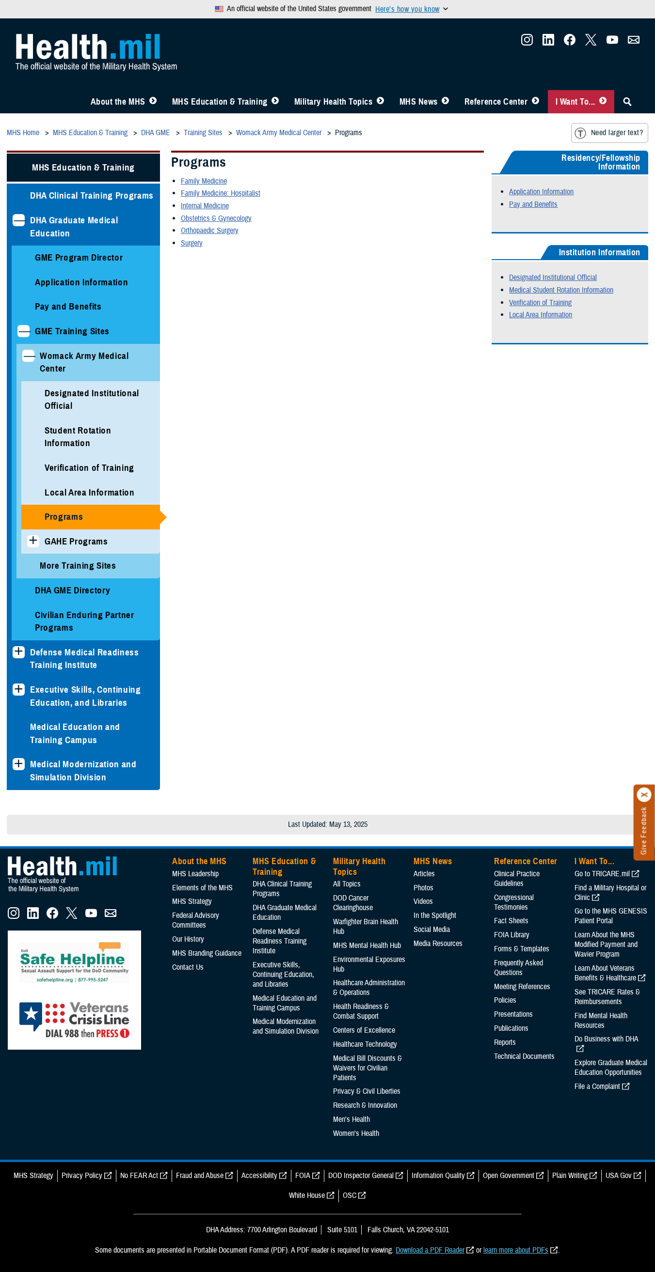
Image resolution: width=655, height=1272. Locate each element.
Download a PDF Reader (430, 1250)
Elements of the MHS (202, 888)
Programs (64, 516)
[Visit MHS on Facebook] (569, 42)
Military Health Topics (333, 101)
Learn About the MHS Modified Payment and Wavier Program (606, 944)
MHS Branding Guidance (206, 953)
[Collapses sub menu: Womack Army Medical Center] (28, 356)
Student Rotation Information (78, 437)
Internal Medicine (205, 206)
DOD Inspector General (361, 1175)
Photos (423, 888)
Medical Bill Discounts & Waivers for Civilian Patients (367, 1068)
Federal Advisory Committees (195, 920)
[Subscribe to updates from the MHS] (633, 42)
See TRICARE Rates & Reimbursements (607, 997)
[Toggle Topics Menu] (380, 101)
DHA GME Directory (72, 590)
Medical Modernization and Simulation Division (83, 771)
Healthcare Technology (365, 1044)
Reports (505, 1042)
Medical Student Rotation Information (561, 290)
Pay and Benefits (68, 306)
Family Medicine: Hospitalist (220, 193)
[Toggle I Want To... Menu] (603, 101)
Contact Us (188, 967)
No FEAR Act (139, 1175)
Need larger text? (617, 133)
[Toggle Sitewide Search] (627, 101)
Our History (188, 939)
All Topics (347, 884)
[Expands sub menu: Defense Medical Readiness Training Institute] (19, 652)
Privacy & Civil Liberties (366, 1091)
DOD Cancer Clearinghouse (353, 903)
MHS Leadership (195, 874)
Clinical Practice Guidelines (517, 878)
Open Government (508, 1175)
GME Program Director (79, 257)
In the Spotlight (435, 915)
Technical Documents (524, 1056)
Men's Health (351, 1119)
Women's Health (356, 1133)
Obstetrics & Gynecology (216, 218)
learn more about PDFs (515, 1250)
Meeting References (522, 987)
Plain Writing (570, 1175)
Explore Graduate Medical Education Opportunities (611, 1067)
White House (307, 1195)
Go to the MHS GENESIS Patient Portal (611, 916)
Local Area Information (90, 492)
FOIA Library (511, 935)
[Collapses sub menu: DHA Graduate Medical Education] (19, 220)
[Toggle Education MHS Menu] (275, 101)
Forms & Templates (521, 949)
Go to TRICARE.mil (602, 874)
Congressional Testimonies (514, 902)
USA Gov (619, 1175)
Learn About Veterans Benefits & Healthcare (605, 973)
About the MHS (118, 101)
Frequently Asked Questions (518, 967)
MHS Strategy (192, 901)
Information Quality (438, 1175)
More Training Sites (78, 565)
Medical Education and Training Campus (75, 733)
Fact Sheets (511, 921)
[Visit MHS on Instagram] (527, 42)
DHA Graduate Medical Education (74, 227)
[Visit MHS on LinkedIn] (548, 42)
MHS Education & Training (220, 101)
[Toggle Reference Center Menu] (535, 101)
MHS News (418, 101)
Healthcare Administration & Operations (369, 987)
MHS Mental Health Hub (367, 945)
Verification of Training (89, 467)
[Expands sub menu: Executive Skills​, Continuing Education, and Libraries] (19, 689)
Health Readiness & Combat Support (361, 1011)
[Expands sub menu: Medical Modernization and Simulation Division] (19, 764)
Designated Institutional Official (92, 400)
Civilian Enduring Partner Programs (84, 621)
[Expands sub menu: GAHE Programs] (33, 541)
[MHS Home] (68, 893)
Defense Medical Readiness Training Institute (84, 659)
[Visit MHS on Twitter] (591, 42)
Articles (424, 874)
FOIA (302, 1175)
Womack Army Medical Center (84, 362)
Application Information (81, 282)
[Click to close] (644, 795)
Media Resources (438, 943)
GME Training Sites (72, 331)
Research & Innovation (365, 1105)
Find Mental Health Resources (601, 1020)
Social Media (432, 929)
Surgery (192, 243)
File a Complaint (597, 1086)
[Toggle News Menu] (445, 101)
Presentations (513, 1014)
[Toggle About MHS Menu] (153, 101)
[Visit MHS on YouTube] (612, 42)
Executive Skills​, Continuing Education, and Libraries (85, 696)
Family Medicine (204, 181)
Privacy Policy (82, 1175)
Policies (505, 1000)
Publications (511, 1028)
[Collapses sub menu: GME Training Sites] (23, 331)
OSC (349, 1195)
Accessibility (259, 1175)
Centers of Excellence (364, 1030)
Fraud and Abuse (200, 1175)
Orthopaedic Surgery (210, 230)
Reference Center (496, 101)
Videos (423, 901)
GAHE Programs (76, 541)
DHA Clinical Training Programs (92, 195)
